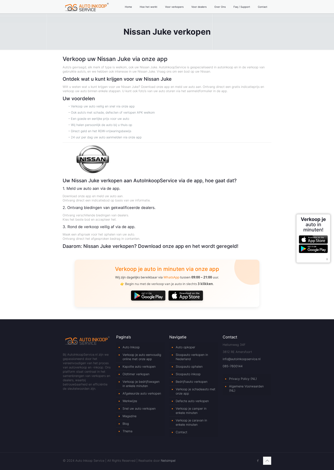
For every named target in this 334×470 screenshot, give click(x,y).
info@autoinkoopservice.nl (242, 359)
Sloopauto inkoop (188, 374)
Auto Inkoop (131, 347)
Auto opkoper (185, 347)
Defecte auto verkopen (192, 401)
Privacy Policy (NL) (243, 379)
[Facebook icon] (257, 460)
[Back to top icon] (267, 461)
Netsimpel (168, 460)
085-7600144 (233, 366)
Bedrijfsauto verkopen (191, 382)
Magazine (129, 416)
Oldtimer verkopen (136, 374)
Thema (127, 431)
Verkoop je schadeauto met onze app (195, 391)
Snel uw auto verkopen (139, 408)
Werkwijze (130, 401)
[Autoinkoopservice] (87, 7)
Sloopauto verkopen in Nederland (192, 357)
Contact (181, 432)
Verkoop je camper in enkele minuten (191, 411)
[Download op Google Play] (148, 295)
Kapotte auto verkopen (139, 366)
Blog (126, 423)
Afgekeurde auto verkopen (142, 393)
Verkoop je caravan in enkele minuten (191, 422)
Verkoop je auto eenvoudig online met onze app (142, 357)
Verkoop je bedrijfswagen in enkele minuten (141, 384)
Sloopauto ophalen (189, 366)
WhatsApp (171, 277)
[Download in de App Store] (185, 295)
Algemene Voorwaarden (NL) (246, 388)
